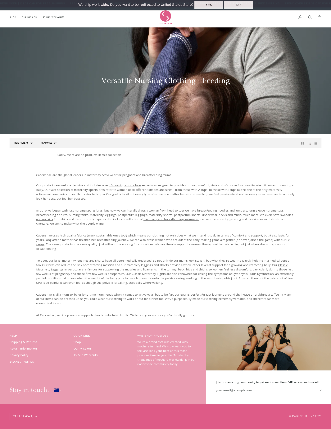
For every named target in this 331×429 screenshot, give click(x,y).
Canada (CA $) (23, 416)
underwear (209, 215)
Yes (209, 5)
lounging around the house (231, 294)
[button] (14, 17)
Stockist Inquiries (22, 361)
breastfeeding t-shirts (51, 215)
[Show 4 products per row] (317, 143)
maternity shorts (160, 215)
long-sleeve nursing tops (266, 210)
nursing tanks (78, 215)
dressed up (71, 299)
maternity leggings (103, 215)
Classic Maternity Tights (149, 273)
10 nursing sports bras (125, 185)
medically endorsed (138, 260)
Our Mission (82, 348)
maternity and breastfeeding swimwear (171, 219)
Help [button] (13, 336)
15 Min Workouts (86, 355)
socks (223, 215)
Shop (77, 342)
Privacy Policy (19, 355)
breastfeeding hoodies (213, 210)
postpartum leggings (132, 215)
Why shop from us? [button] (152, 336)
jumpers (241, 210)
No (238, 5)
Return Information (23, 348)
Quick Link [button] (82, 336)
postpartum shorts (187, 215)
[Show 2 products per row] (302, 143)
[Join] (318, 390)
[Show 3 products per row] (309, 143)
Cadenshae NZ (303, 416)
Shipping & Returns (23, 342)
